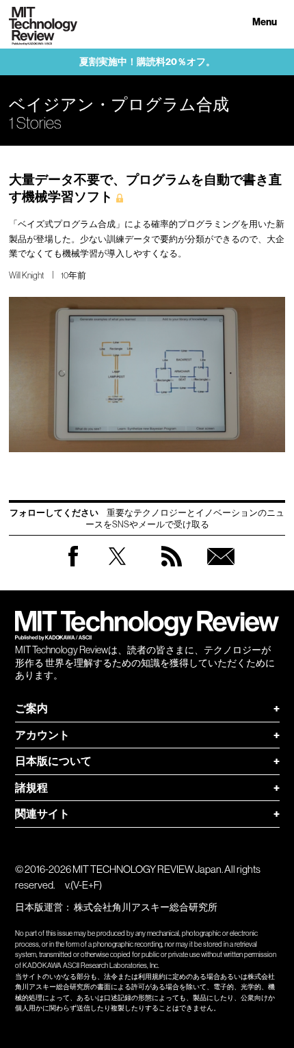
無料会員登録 (221, 569)
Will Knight (26, 275)
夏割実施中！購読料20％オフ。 (147, 62)
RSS (171, 569)
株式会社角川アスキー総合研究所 (145, 907)
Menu (264, 22)
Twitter (117, 569)
